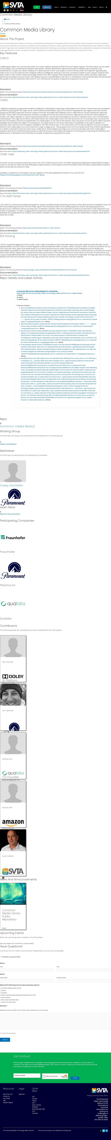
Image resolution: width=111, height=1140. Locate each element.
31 (17, 299)
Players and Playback (8, 444)
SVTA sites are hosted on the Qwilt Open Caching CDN (54, 1130)
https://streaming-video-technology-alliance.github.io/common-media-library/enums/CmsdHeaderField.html (51, 151)
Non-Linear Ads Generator (10, 1000)
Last (58, 967)
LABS (4, 1100)
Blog (89, 7)
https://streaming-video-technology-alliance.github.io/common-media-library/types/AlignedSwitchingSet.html (51, 193)
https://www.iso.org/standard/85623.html (37, 188)
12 (17, 295)
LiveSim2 (4, 993)
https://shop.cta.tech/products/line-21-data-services (41, 228)
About (101, 7)
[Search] (106, 8)
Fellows (34, 1101)
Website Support (8, 1102)
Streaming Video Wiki (38, 1109)
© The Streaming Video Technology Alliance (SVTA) (18, 1130)
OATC (33, 1103)
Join (36, 7)
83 (18, 297)
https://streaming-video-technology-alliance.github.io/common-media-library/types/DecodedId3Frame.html (50, 275)
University (72, 7)
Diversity (34, 1098)
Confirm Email (61, 978)
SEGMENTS (81, 7)
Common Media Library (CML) (11, 988)
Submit (5, 1040)
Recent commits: (24, 306)
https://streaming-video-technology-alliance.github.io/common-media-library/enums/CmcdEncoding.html (50, 97)
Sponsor (46, 7)
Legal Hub (22, 1094)
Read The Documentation (10, 514)
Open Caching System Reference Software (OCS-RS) (18, 995)
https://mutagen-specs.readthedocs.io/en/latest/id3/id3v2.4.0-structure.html (50, 270)
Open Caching (36, 1105)
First (1, 967)
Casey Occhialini (11, 485)
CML (33, 1096)
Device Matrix (5, 997)
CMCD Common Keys (8, 1002)
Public (3, 36)
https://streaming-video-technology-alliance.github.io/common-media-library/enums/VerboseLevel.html (49, 233)
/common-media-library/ (17, 426)
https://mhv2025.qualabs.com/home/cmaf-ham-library (22, 175)
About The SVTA (7, 1094)
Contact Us (6, 1096)
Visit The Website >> (6, 557)
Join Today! (6, 1098)
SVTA (33, 1111)
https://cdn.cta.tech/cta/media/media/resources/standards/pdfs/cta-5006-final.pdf (53, 146)
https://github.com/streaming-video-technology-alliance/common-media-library (49, 293)
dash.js (3, 990)
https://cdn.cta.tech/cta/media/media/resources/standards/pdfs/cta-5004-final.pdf (53, 92)
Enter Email (3, 978)
